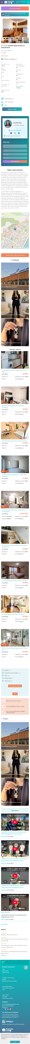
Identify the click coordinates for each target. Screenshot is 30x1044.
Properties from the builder (12, 673)
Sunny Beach (8, 50)
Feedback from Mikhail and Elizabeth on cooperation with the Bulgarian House (12, 886)
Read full (3, 836)
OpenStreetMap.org (16, 248)
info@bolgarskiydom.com (13, 136)
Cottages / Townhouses (8, 977)
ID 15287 (14, 441)
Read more (9, 1038)
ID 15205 (13, 614)
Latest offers (5, 995)
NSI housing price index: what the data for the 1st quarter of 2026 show (14, 946)
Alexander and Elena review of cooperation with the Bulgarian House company (13, 833)
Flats (7, 675)
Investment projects (7, 998)
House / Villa (5, 972)
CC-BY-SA (27, 248)
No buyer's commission (9, 59)
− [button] (3, 216)
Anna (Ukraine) (5, 912)
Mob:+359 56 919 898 (7, 1005)
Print (6, 105)
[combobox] (5, 150)
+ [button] (3, 214)
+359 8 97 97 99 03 (16, 130)
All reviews (4, 924)
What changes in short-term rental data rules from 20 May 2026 (14, 940)
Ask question (15, 161)
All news (3, 955)
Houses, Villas (9, 678)
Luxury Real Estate (7, 986)
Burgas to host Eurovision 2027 (9, 934)
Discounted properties (8, 988)
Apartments (8, 681)
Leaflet (7, 248)
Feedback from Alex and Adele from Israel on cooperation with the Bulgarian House (14, 859)
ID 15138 (14, 580)
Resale (7, 670)
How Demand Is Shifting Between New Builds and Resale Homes (14, 952)
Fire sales (4, 996)
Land (3, 989)
